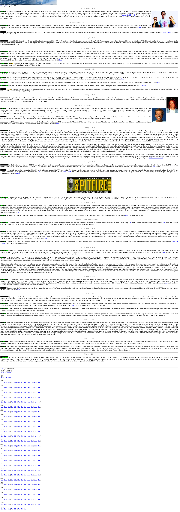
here (140, 27)
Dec (9, 377)
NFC (1, 6)
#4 (130, 15)
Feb (5, 382)
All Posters (143, 85)
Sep (28, 382)
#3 (127, 15)
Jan (2, 382)
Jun (19, 382)
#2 (125, 15)
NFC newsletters (6, 372)
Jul (22, 382)
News (7, 6)
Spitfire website (66, 172)
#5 (134, 15)
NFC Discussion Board (156, 158)
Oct (2, 377)
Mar (9, 382)
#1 (123, 15)
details (18, 173)
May (15, 382)
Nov (5, 377)
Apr (12, 382)
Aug (25, 382)
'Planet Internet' (166, 32)
